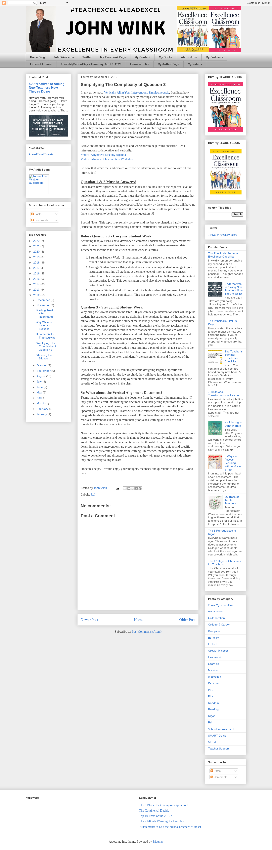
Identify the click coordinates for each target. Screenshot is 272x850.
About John (189, 57)
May (40, 392)
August (41, 376)
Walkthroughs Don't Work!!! (233, 424)
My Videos (195, 64)
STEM (212, 742)
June (40, 387)
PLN (210, 696)
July (39, 381)
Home (138, 620)
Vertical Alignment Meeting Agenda (103, 154)
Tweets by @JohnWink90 (222, 234)
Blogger (158, 841)
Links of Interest (41, 64)
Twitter (87, 57)
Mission (213, 670)
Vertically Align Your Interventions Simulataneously (136, 92)
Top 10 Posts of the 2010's (155, 816)
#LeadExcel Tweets (41, 154)
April (40, 397)
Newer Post (89, 620)
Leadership (215, 657)
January (42, 414)
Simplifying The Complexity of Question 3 (46, 346)
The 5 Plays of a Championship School (163, 805)
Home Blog (37, 57)
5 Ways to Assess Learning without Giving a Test (233, 463)
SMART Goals (217, 735)
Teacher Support (218, 748)
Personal (213, 683)
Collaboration (216, 618)
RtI (93, 494)
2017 (36, 267)
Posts (37, 214)
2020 (36, 251)
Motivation (214, 676)
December (44, 300)
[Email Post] (117, 488)
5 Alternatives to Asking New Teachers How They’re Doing (47, 87)
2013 (36, 289)
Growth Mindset (218, 650)
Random (213, 703)
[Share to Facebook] (136, 488)
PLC (210, 689)
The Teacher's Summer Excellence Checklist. (234, 356)
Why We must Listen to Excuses (44, 326)
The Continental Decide (154, 810)
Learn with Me (139, 64)
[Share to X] (133, 488)
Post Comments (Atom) (146, 631)
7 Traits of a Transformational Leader (223, 393)
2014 (36, 284)
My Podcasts (214, 57)
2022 (36, 240)
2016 (36, 273)
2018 (36, 262)
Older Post (187, 620)
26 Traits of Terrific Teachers (232, 500)
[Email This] (125, 488)
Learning (213, 663)
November (44, 305)
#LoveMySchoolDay (220, 605)
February (43, 408)
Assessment (215, 611)
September (44, 370)
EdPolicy (213, 637)
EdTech (212, 644)
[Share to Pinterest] (140, 488)
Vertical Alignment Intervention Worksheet (107, 159)
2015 (36, 278)
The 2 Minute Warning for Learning (161, 821)
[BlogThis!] (129, 488)
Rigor (211, 715)
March (41, 403)
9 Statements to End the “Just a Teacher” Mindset (170, 827)
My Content (142, 57)
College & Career (219, 624)
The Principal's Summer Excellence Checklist (223, 255)
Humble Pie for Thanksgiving (46, 336)
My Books (165, 57)
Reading (213, 709)
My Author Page (168, 64)
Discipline (214, 631)
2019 (36, 257)
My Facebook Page (113, 57)
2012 (36, 295)
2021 (36, 246)
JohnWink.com (64, 57)
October (42, 365)
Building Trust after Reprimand (44, 313)
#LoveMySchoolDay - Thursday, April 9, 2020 (91, 64)
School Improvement (221, 729)
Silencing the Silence (44, 356)
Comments (41, 220)
